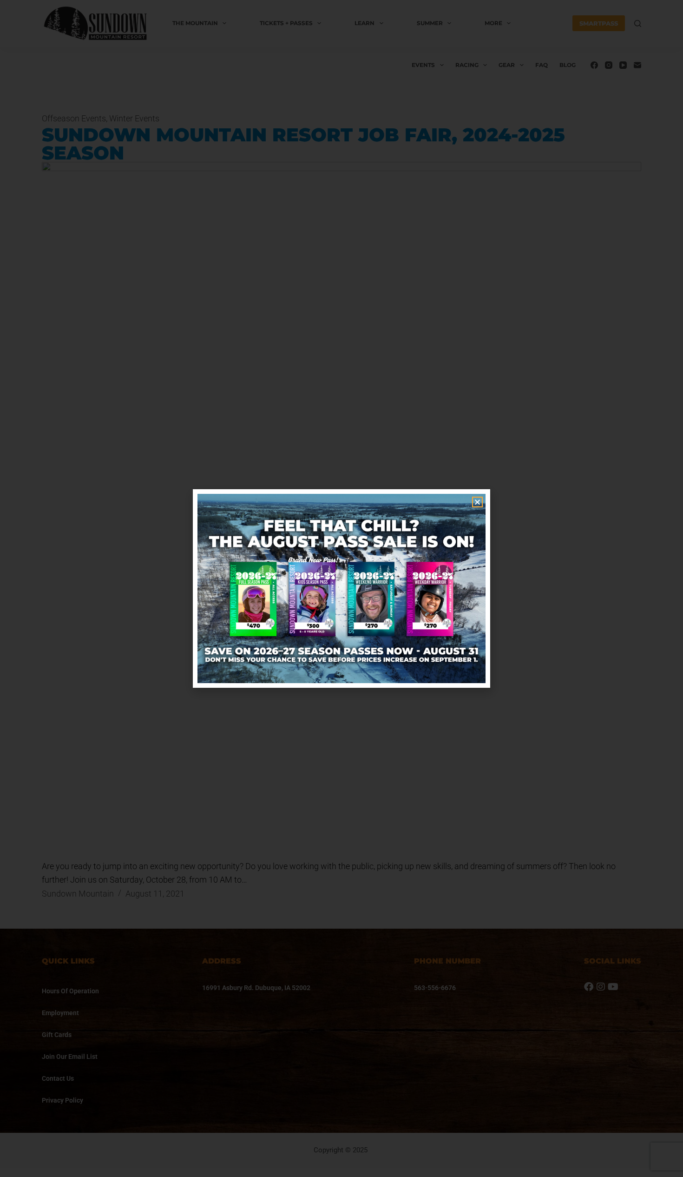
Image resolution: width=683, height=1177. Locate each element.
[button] (477, 502)
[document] (341, 588)
